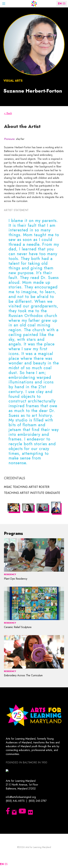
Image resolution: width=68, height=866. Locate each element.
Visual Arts (13, 81)
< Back (8, 113)
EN (2, 864)
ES (6, 864)
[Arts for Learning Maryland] (34, 3)
